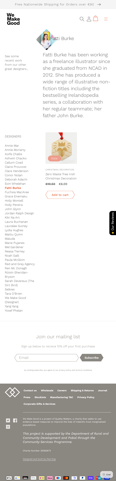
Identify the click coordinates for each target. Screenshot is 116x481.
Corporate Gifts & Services (39, 403)
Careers (62, 390)
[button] (82, 19)
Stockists (40, 397)
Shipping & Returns (82, 390)
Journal (102, 390)
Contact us (30, 390)
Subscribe (92, 357)
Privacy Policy (85, 397)
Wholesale (47, 390)
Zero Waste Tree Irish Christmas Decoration (61, 176)
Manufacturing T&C (61, 397)
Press (27, 397)
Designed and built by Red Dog (39, 459)
